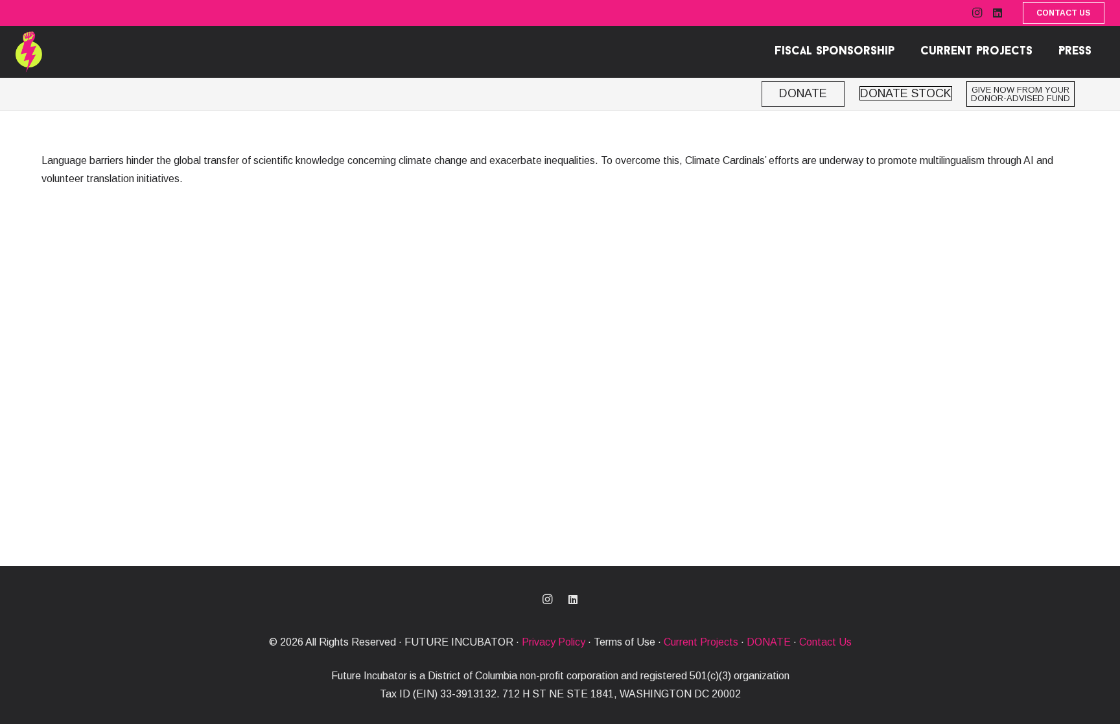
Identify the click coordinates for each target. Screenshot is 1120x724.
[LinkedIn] (997, 13)
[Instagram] (976, 13)
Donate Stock (905, 93)
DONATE (769, 642)
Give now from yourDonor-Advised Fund (1020, 94)
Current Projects (701, 642)
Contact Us (825, 642)
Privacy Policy (553, 642)
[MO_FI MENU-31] (29, 52)
